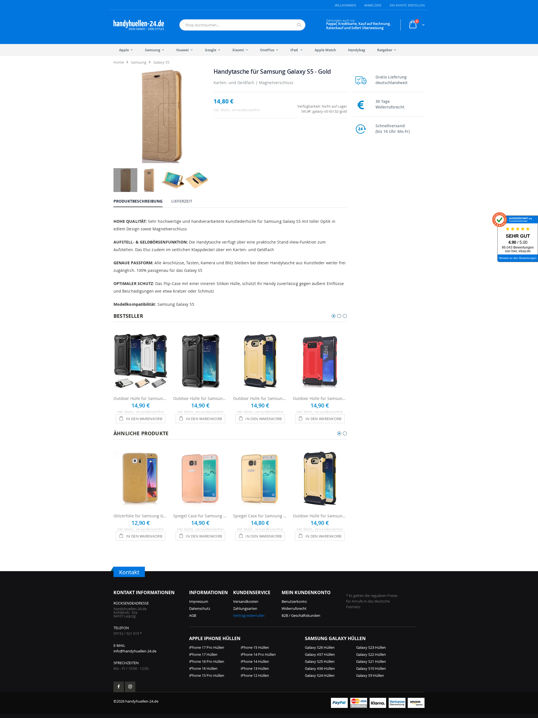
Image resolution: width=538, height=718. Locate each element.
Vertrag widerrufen (249, 615)
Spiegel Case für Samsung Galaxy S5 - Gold (260, 515)
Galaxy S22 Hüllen (371, 654)
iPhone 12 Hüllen (255, 675)
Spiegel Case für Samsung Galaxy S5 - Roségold (200, 515)
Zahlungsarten (245, 608)
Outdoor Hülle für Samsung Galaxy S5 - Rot (320, 398)
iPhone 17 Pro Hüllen (206, 647)
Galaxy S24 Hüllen (320, 675)
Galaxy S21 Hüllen (371, 661)
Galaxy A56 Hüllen (320, 668)
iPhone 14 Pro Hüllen (258, 654)
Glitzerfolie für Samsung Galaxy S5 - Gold (140, 515)
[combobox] (242, 25)
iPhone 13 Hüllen (255, 668)
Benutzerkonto (294, 601)
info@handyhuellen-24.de (134, 651)
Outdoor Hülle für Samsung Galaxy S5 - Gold (260, 398)
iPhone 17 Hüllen (203, 654)
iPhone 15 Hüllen (255, 647)
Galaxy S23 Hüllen (371, 647)
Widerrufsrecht (294, 608)
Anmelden (372, 5)
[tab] (142, 201)
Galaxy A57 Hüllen (320, 654)
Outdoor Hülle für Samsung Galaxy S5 (140, 398)
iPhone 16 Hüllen (203, 668)
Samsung (138, 62)
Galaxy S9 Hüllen (370, 675)
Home (118, 62)
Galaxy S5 (161, 62)
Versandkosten (245, 601)
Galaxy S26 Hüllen (320, 647)
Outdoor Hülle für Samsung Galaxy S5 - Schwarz (200, 398)
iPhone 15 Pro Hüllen (206, 675)
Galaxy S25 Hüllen (320, 661)
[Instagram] (130, 687)
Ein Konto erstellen (407, 5)
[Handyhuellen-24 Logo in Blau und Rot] (138, 25)
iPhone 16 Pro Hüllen (206, 661)
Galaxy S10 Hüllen (371, 668)
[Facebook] (118, 687)
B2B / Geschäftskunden (301, 615)
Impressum (198, 601)
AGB (192, 615)
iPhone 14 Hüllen (255, 661)
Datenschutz (199, 608)
